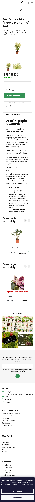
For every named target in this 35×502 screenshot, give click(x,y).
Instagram (8, 402)
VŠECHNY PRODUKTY (10, 475)
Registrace (5, 445)
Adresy (4, 449)
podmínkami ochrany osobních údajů (21, 371)
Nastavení (17, 491)
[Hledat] (22, 2)
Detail (24, 301)
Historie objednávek (8, 447)
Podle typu (7, 473)
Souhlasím (17, 497)
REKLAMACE (5, 418)
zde (2, 486)
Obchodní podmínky (8, 421)
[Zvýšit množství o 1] (13, 90)
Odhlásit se (5, 452)
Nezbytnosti (8, 470)
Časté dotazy (6, 423)
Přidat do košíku (14, 95)
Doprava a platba (7, 416)
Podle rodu (7, 465)
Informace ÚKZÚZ (7, 425)
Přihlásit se (18, 376)
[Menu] (32, 2)
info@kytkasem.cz (11, 392)
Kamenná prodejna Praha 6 (11, 414)
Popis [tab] (7, 114)
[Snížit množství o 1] (6, 90)
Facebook (8, 399)
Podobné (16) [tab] (15, 114)
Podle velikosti (8, 468)
